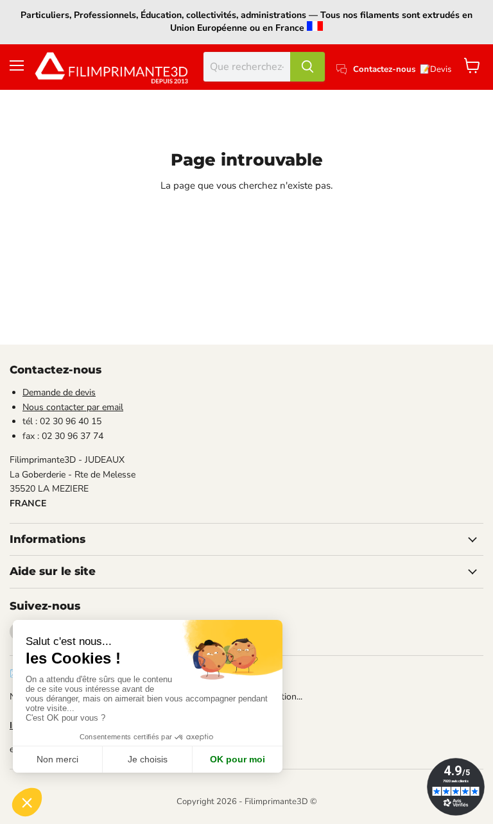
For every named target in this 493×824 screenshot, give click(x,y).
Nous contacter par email (72, 407)
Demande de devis (59, 392)
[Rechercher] (307, 67)
